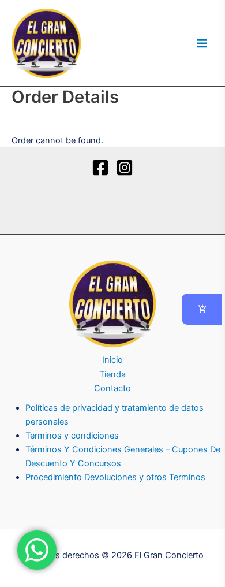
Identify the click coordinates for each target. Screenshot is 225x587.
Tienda (112, 374)
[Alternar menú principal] (201, 42)
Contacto (112, 388)
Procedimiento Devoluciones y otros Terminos (115, 477)
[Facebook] (100, 167)
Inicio (112, 360)
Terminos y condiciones (72, 435)
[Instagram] (124, 167)
